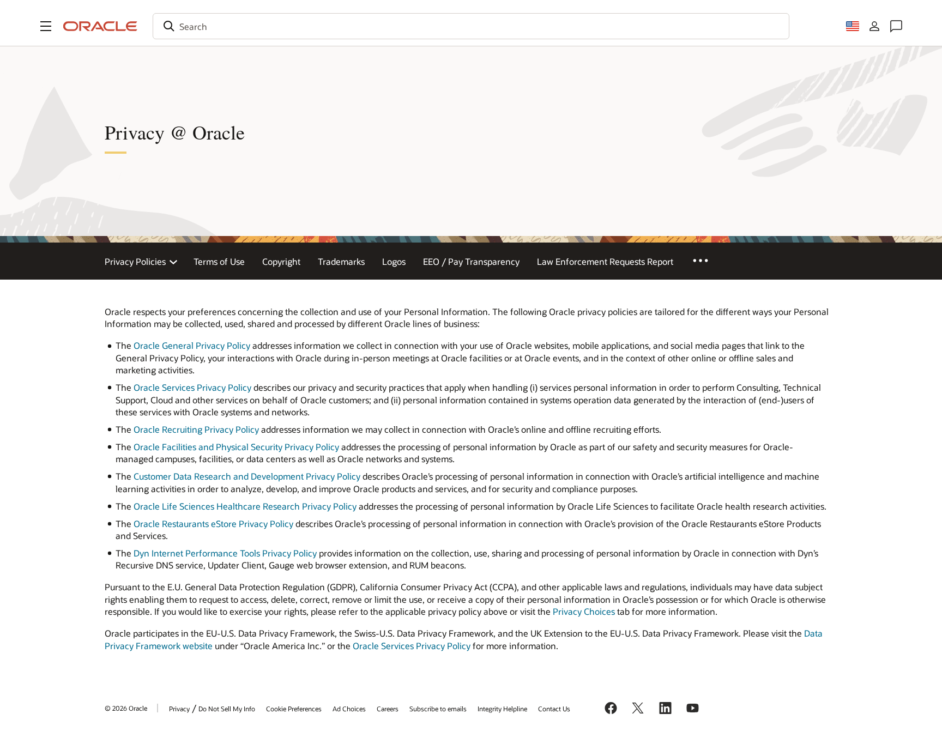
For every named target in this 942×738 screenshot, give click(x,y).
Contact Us (554, 708)
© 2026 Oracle (126, 708)
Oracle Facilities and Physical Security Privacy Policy (236, 446)
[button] (45, 26)
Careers (387, 708)
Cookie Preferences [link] (294, 708)
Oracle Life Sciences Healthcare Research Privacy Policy (245, 506)
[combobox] (471, 26)
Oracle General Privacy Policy (192, 345)
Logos (394, 261)
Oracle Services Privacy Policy (192, 387)
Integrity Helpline (502, 708)
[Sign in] (874, 26)
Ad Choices (349, 708)
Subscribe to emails (438, 708)
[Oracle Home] (100, 26)
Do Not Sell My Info (226, 708)
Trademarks (341, 261)
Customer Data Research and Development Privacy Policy (247, 476)
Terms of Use (219, 261)
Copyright (281, 261)
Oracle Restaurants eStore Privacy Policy (213, 523)
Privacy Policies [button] (135, 261)
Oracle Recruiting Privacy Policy (196, 429)
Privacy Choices (584, 611)
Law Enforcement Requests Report (605, 261)
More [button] (708, 259)
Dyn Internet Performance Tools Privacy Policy (225, 553)
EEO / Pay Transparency (471, 261)
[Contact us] (896, 26)
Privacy (179, 708)
